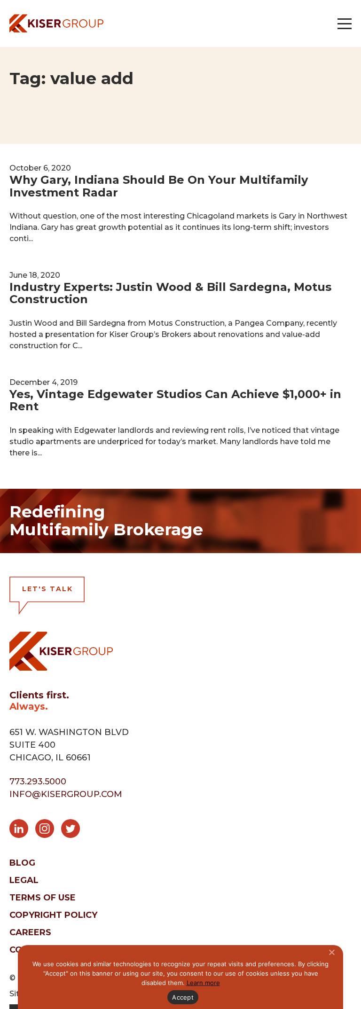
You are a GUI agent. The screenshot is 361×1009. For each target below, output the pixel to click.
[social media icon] (22, 830)
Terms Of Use (42, 897)
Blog (22, 863)
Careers (30, 932)
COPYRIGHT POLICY (53, 915)
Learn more (203, 982)
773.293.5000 (37, 781)
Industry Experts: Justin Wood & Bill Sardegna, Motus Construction (170, 293)
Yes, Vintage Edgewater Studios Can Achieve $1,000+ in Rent (175, 400)
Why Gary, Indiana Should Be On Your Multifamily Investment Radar (158, 186)
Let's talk (47, 589)
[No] (331, 952)
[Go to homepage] (56, 23)
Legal (24, 880)
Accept (183, 997)
